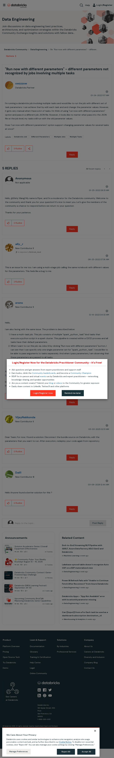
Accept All (86, 752)
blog (51, 383)
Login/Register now (43, 393)
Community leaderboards (44, 373)
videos (59, 383)
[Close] (95, 731)
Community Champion (80, 373)
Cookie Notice (65, 742)
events (43, 376)
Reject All (66, 752)
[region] (51, 742)
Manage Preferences (18, 751)
